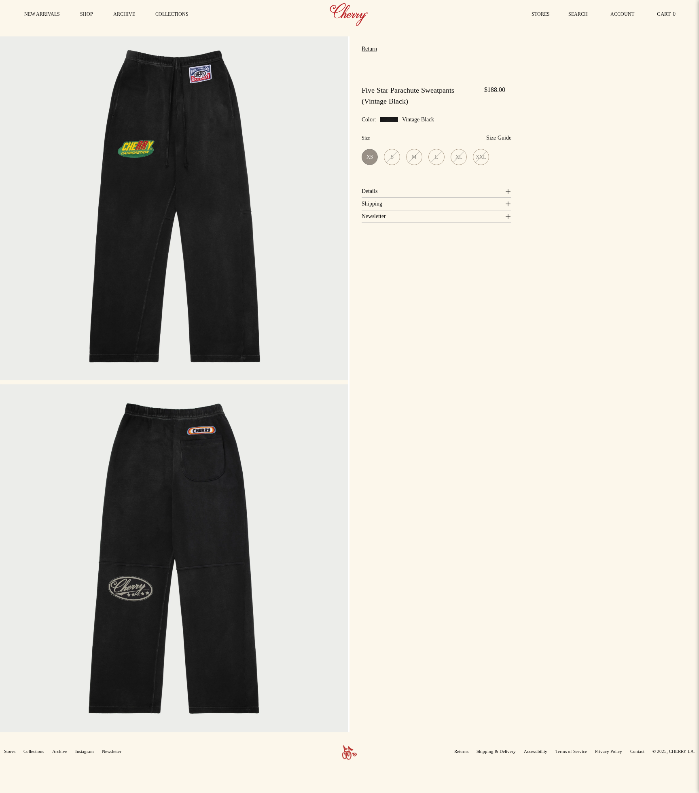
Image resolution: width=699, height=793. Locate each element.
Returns (461, 751)
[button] (172, 14)
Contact (637, 751)
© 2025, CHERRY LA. (673, 751)
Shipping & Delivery (496, 751)
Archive (59, 751)
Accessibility (535, 751)
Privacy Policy (608, 751)
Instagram (84, 751)
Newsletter (374, 216)
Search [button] (579, 16)
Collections (33, 751)
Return (369, 49)
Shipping (372, 204)
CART (668, 16)
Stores (541, 14)
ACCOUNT (622, 16)
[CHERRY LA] (349, 14)
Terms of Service (571, 751)
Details (369, 191)
